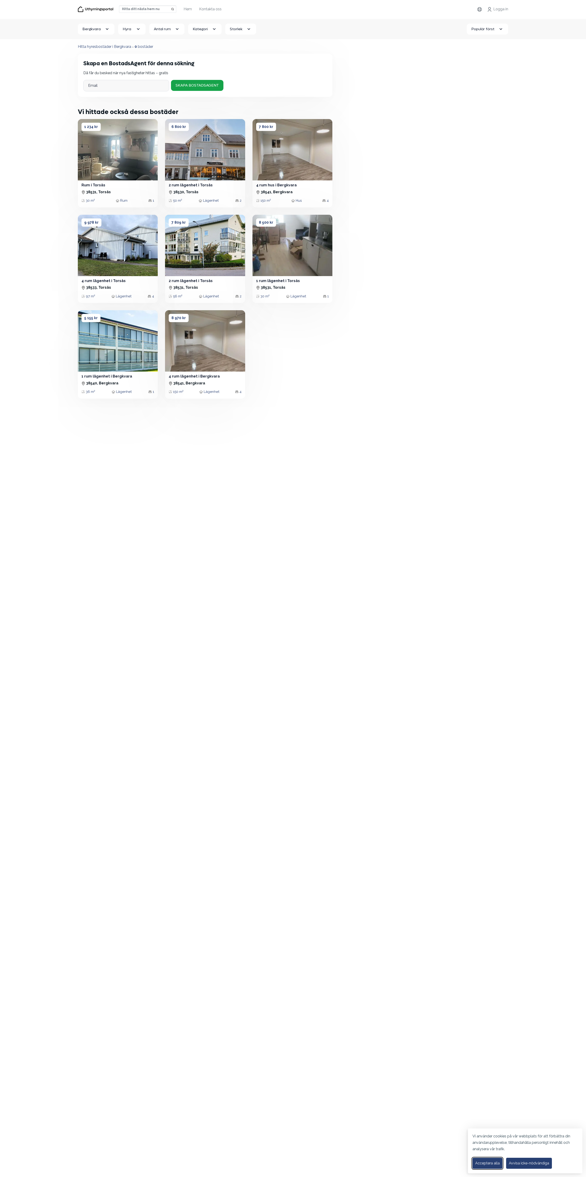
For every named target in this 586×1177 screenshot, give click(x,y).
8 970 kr (178, 318)
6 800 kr (178, 127)
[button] (86, 149)
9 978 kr (91, 222)
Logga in (500, 9)
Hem (188, 9)
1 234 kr (91, 127)
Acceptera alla (487, 1163)
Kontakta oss (210, 9)
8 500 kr (266, 222)
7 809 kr (178, 222)
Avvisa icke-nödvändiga (529, 1163)
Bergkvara (91, 29)
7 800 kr (266, 127)
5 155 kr (91, 318)
